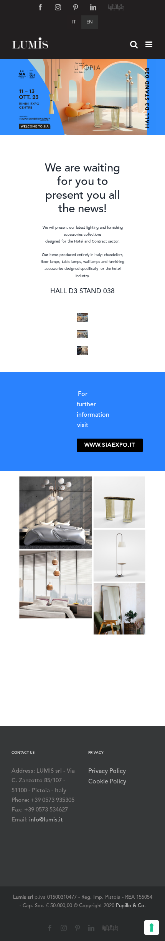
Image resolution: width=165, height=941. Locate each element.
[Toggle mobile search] (134, 44)
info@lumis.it (46, 820)
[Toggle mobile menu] (149, 44)
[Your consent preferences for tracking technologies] (151, 927)
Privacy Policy (107, 771)
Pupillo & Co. (131, 905)
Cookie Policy (107, 782)
